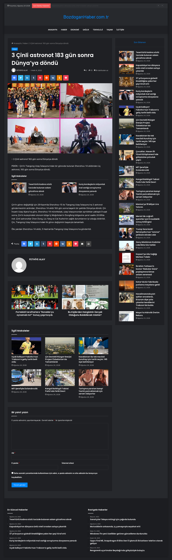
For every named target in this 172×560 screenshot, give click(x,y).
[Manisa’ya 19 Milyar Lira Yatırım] (126, 208)
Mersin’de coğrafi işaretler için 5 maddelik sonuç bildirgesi (148, 219)
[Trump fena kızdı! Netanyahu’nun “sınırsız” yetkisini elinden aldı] (126, 233)
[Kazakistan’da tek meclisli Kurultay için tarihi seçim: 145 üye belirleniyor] (93, 345)
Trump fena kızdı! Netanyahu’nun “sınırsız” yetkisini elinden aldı (148, 232)
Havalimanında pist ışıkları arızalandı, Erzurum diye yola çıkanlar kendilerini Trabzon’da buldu (145, 300)
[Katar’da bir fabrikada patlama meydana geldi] (126, 286)
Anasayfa (52, 30)
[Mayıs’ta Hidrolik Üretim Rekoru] (126, 316)
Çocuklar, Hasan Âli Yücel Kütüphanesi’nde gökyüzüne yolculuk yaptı (147, 155)
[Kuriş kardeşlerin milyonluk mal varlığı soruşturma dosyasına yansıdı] (69, 187)
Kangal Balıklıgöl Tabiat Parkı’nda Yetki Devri (57, 389)
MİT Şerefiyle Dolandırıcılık (24, 388)
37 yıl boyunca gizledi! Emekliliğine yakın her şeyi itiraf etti (76, 6)
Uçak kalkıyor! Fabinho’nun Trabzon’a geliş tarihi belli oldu (25, 359)
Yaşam (110, 30)
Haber (64, 30)
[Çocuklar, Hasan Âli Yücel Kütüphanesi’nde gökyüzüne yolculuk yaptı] (126, 155)
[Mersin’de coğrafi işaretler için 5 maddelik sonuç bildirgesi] (126, 220)
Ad (13, 453)
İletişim (120, 30)
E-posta (16, 463)
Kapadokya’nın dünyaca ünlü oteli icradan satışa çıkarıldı (148, 68)
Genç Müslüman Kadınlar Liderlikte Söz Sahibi (148, 243)
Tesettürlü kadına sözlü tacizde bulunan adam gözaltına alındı (40, 188)
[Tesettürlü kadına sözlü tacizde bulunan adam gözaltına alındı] (19, 187)
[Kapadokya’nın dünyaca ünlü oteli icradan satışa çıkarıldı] (126, 69)
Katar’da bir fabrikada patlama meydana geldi (148, 283)
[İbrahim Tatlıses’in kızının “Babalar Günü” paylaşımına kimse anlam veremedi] (126, 270)
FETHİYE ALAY (22, 70)
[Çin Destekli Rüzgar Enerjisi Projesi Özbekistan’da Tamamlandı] (60, 345)
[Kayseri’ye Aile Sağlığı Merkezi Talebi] (126, 258)
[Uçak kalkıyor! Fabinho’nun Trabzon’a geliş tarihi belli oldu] (26, 345)
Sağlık (86, 30)
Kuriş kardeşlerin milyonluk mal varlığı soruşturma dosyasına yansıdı (92, 188)
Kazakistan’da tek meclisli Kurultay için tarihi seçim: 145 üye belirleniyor (93, 359)
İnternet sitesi (68, 463)
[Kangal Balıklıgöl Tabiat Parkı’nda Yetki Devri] (60, 377)
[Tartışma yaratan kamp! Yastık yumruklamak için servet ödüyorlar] (93, 377)
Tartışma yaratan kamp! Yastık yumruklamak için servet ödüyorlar (91, 391)
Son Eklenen (140, 42)
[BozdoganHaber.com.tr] (86, 17)
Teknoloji (98, 30)
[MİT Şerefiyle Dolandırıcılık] (26, 377)
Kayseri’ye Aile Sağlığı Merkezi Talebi (146, 255)
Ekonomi (75, 30)
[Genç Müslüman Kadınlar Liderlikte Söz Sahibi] (126, 246)
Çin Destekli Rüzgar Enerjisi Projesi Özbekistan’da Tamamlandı (58, 359)
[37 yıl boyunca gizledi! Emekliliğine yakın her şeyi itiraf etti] (126, 82)
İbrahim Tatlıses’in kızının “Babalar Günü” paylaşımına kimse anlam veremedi (147, 270)
